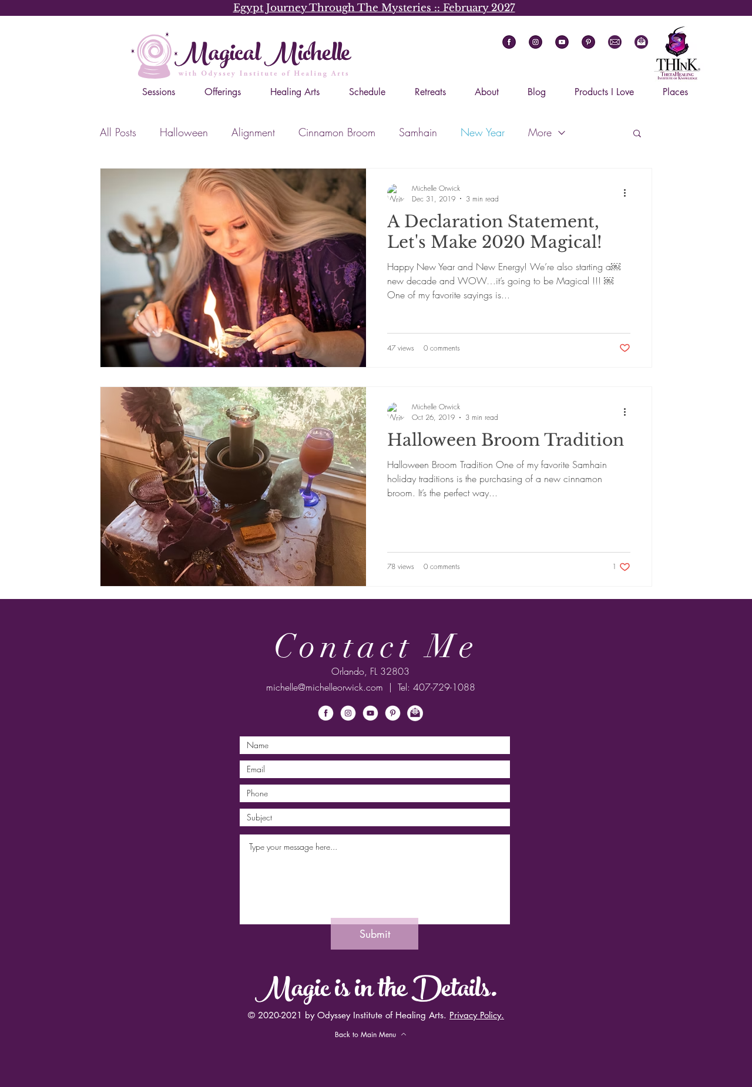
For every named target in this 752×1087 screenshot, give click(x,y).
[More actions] (629, 193)
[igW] (348, 713)
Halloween (184, 132)
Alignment (253, 132)
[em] (614, 42)
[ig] (535, 42)
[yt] (562, 42)
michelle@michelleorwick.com (324, 687)
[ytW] (370, 713)
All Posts (118, 132)
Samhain (418, 132)
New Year (483, 132)
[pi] (588, 42)
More (540, 132)
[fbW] (325, 713)
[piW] (392, 713)
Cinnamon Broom (336, 132)
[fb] (509, 42)
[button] (641, 42)
